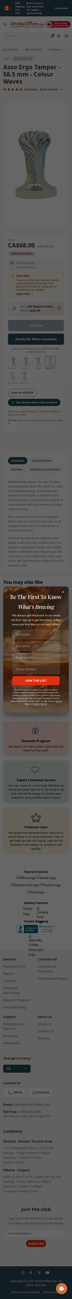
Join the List (36, 680)
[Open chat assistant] (61, 1288)
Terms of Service (40, 704)
